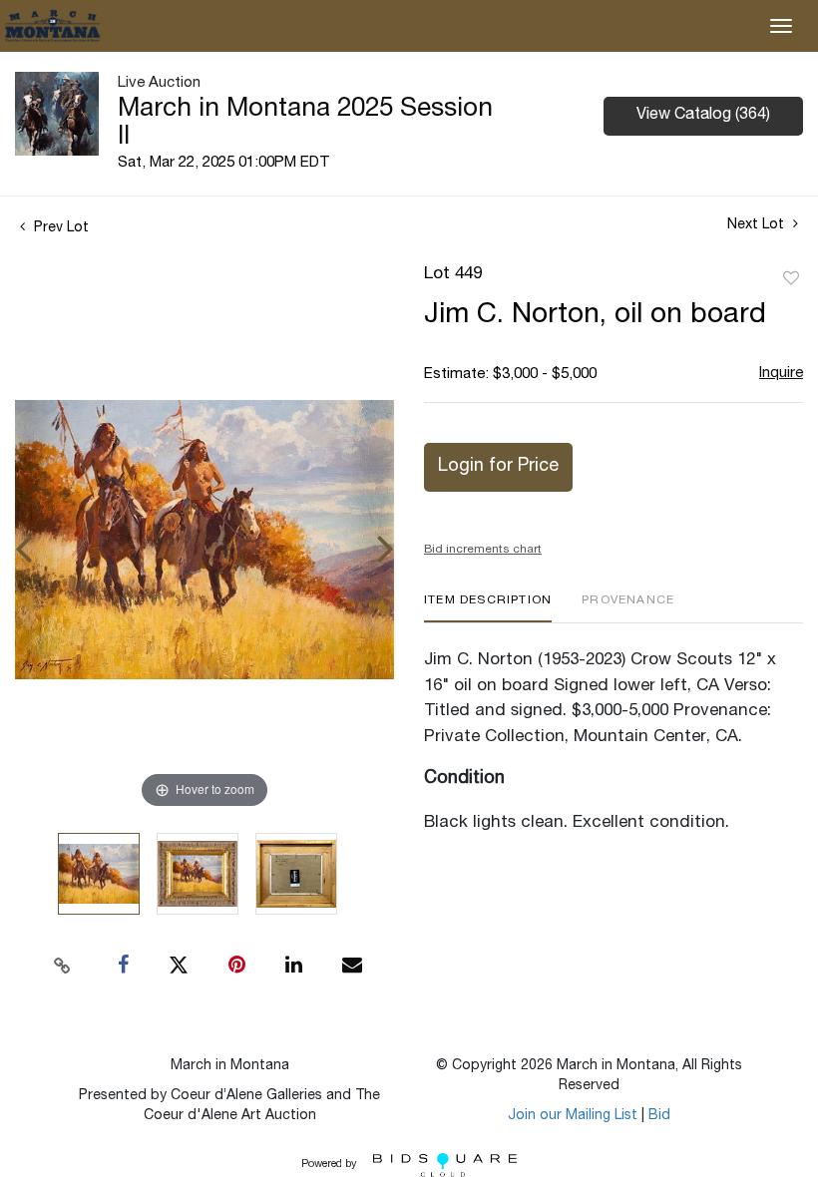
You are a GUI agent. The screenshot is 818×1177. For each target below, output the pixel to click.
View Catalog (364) (703, 116)
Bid (659, 1116)
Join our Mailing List (572, 1116)
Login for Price (498, 467)
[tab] (488, 607)
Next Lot (757, 225)
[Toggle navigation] (781, 26)
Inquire (781, 373)
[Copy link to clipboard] (63, 966)
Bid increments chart (483, 550)
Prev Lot (59, 228)
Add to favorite (791, 279)
